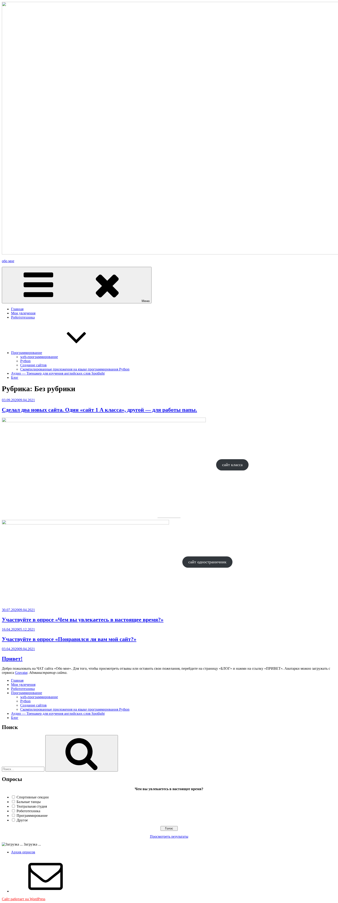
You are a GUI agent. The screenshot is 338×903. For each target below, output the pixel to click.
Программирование (26, 353)
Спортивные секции (33, 797)
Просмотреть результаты (169, 836)
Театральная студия (32, 806)
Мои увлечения (23, 313)
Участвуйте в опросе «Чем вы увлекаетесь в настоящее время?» (82, 620)
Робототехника (23, 317)
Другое (22, 820)
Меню (146, 301)
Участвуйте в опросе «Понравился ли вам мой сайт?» (69, 639)
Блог (14, 377)
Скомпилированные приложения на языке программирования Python (74, 369)
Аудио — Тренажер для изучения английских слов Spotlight (58, 373)
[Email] (45, 891)
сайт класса (232, 464)
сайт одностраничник (207, 562)
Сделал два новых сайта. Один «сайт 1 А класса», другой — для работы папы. (99, 410)
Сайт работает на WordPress (23, 899)
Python (25, 361)
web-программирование (39, 357)
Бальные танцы (29, 802)
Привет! (12, 659)
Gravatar (21, 673)
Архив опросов (23, 852)
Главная (17, 309)
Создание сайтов (33, 365)
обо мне (8, 261)
